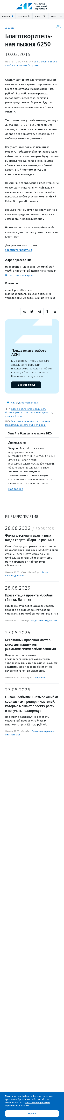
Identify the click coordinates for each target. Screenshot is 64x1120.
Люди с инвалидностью (44, 620)
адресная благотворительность (28, 408)
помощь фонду (13, 416)
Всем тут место (44, 412)
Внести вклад (26, 384)
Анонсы (9, 27)
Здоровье (33, 65)
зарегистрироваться (18, 249)
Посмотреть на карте (19, 275)
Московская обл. (28, 402)
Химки (14, 402)
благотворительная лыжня (20, 412)
